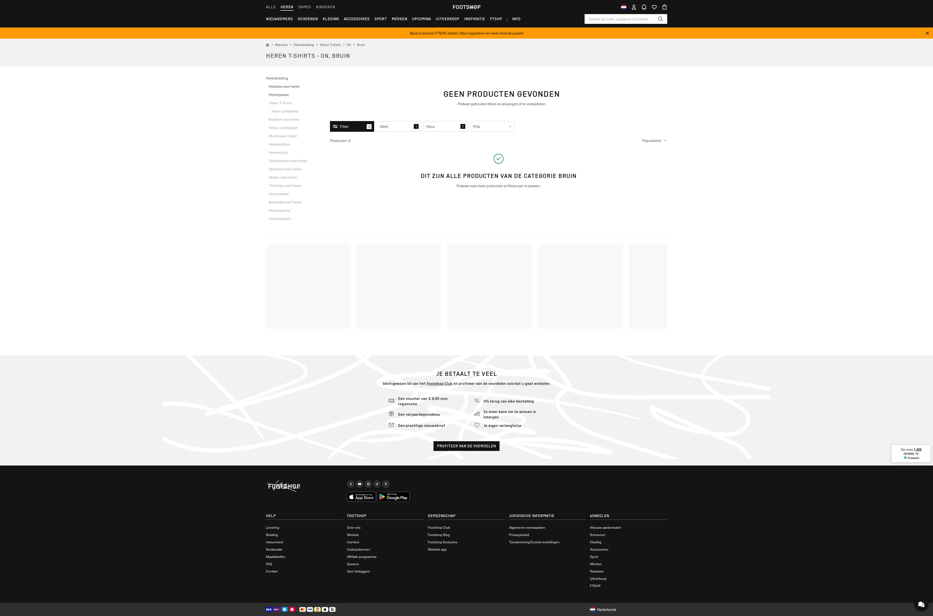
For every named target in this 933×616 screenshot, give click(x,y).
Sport (380, 19)
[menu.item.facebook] (351, 484)
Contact (271, 571)
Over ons (354, 527)
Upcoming (421, 19)
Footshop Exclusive (442, 542)
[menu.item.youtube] (359, 484)
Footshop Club (439, 383)
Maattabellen (275, 556)
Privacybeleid (519, 534)
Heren (286, 7)
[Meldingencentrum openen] (644, 7)
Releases (597, 571)
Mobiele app (437, 549)
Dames (304, 7)
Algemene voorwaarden (527, 527)
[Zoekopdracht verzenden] (660, 19)
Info (516, 19)
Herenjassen (279, 94)
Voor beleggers (358, 571)
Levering (272, 527)
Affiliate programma (361, 556)
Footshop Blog (439, 534)
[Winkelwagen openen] (664, 7)
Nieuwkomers (279, 19)
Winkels (353, 534)
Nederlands (606, 609)
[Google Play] (393, 497)
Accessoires (357, 19)
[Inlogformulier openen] (634, 7)
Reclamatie (274, 549)
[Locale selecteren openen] (623, 7)
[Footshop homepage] (466, 7)
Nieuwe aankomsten (605, 527)
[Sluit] (927, 33)
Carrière (353, 542)
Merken (399, 19)
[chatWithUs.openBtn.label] (921, 604)
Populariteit (651, 140)
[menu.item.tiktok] (377, 484)
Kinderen (325, 7)
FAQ (269, 564)
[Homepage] (304, 486)
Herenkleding (277, 78)
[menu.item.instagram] (368, 484)
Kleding (331, 19)
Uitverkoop (447, 19)
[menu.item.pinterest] (386, 484)
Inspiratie (474, 19)
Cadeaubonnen (358, 549)
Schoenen (308, 19)
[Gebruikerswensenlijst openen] (654, 7)
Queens (353, 564)
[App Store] (361, 497)
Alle (271, 7)
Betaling (272, 534)
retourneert (274, 542)
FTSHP (496, 19)
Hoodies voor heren (284, 86)
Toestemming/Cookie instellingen (534, 542)
